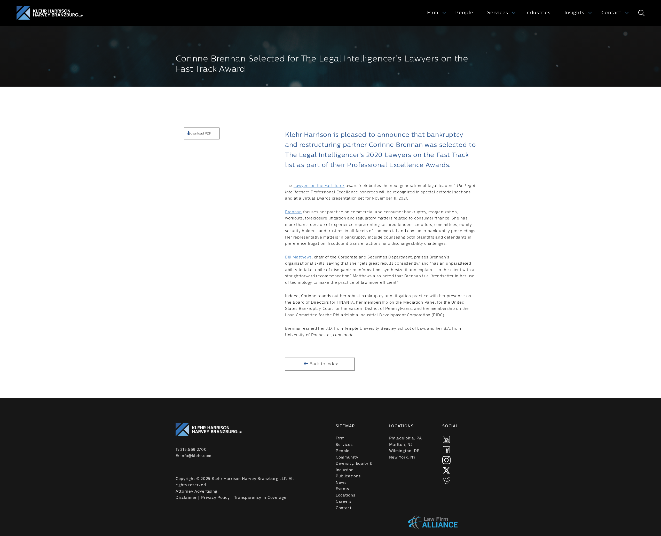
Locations (345, 495)
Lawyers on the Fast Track (319, 186)
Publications (348, 476)
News (341, 483)
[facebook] (446, 450)
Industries (537, 12)
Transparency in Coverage (260, 498)
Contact (611, 12)
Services (497, 12)
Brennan (293, 212)
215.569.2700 (193, 450)
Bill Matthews (298, 257)
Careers (343, 501)
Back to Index (323, 364)
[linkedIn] (446, 439)
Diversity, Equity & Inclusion (354, 467)
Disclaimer (186, 498)
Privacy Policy (215, 498)
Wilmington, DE (404, 451)
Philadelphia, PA (405, 438)
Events (342, 489)
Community (347, 457)
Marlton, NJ (401, 445)
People (464, 12)
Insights (574, 12)
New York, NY (402, 457)
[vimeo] (446, 481)
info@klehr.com (195, 456)
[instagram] (446, 460)
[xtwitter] (446, 470)
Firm (432, 12)
